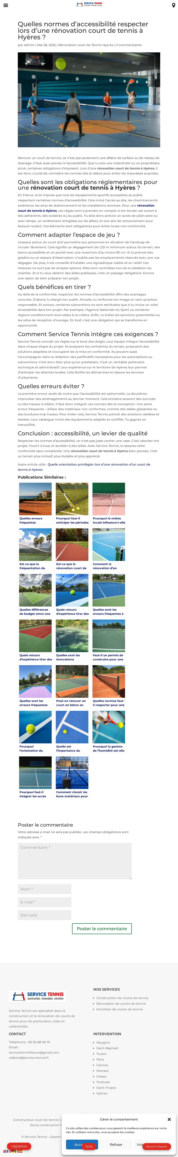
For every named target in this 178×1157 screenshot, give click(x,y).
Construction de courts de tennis (122, 998)
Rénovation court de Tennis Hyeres (85, 45)
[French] (9, 1151)
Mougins (103, 1042)
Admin (29, 45)
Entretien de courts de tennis (119, 1009)
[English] (5, 1151)
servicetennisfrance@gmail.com (34, 1052)
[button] (169, 1119)
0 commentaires (129, 45)
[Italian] (17, 1151)
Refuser (116, 1144)
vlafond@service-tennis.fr (29, 1058)
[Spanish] (21, 1151)
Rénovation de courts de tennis (121, 1004)
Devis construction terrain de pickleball (61, 1125)
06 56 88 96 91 (39, 1042)
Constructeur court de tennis (36, 1120)
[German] (13, 1151)
